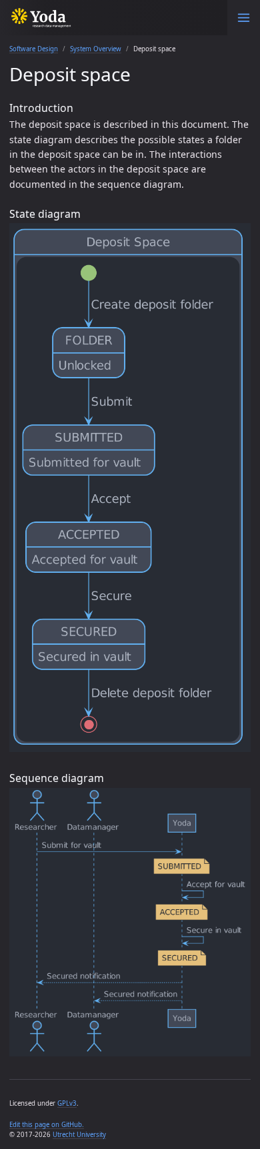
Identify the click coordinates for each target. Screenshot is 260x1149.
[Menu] (243, 17)
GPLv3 (67, 1103)
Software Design (33, 49)
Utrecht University (79, 1134)
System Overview (95, 49)
